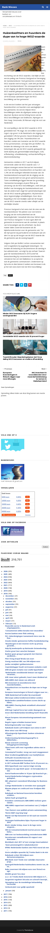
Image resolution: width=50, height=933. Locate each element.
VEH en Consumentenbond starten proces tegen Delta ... (25, 831)
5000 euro (5, 497)
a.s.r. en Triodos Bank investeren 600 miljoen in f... (26, 877)
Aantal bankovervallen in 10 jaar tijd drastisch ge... (26, 773)
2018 (6, 593)
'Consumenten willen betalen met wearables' (24, 631)
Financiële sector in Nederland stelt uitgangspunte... (20, 627)
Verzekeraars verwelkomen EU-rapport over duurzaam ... (23, 838)
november (9, 599)
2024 (6, 577)
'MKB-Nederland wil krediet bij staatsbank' (23, 695)
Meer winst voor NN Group (16, 730)
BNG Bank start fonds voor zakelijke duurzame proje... (25, 861)
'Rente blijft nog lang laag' (16, 813)
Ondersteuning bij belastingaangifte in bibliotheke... (21, 739)
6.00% (18, 500)
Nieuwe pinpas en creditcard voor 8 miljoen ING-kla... (25, 789)
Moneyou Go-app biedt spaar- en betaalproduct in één (26, 770)
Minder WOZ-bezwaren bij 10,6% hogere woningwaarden (20, 315)
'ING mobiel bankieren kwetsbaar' (19, 760)
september (10, 604)
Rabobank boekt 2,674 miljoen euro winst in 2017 (25, 728)
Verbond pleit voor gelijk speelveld (19, 887)
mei (7, 615)
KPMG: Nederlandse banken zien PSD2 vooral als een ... (27, 848)
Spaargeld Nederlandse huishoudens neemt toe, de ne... (26, 865)
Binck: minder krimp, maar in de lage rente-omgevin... (23, 826)
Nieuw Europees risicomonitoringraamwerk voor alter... (25, 718)
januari (8, 890)
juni (7, 612)
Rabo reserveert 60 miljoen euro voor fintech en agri (25, 870)
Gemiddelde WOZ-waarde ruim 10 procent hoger (23, 336)
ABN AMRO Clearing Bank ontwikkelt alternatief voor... (25, 706)
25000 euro (6, 508)
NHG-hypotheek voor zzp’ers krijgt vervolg (23, 766)
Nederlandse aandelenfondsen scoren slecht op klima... (25, 701)
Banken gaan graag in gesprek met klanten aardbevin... (23, 655)
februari (9, 623)
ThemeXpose (28, 930)
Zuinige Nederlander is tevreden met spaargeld (25, 786)
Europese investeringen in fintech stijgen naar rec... (27, 692)
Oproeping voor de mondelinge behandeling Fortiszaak (23, 883)
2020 (6, 588)
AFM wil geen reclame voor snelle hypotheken (24, 670)
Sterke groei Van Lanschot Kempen (20, 651)
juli (6, 610)
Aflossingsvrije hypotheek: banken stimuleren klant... (24, 734)
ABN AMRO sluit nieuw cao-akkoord (20, 680)
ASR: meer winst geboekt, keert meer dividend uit (26, 677)
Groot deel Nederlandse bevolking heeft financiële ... (26, 714)
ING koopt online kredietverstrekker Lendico (24, 698)
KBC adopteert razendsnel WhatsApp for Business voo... (26, 782)
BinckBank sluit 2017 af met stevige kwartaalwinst (26, 842)
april (7, 618)
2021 (6, 585)
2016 (6, 897)
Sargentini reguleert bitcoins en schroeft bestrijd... (26, 879)
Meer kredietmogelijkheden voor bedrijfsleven (24, 755)
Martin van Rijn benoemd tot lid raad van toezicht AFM (26, 817)
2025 (6, 574)
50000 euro (6, 511)
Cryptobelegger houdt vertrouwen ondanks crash (26, 667)
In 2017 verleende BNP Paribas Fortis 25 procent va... (27, 763)
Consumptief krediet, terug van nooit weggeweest (26, 752)
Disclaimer (28, 515)
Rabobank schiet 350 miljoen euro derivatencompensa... (19, 856)
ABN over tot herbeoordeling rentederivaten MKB (26, 834)
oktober (9, 601)
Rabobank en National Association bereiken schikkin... (23, 794)
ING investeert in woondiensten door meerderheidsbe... (20, 684)
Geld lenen (6, 493)
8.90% (18, 497)
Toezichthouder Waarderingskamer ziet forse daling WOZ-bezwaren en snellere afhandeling (23, 358)
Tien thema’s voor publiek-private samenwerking (26, 810)
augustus (9, 607)
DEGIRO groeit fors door (15, 874)
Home (5, 25)
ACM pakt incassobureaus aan (18, 758)
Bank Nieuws (9, 7)
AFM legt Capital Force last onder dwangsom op (25, 710)
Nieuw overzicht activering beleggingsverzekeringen (17, 744)
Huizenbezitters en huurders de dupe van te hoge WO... (26, 688)
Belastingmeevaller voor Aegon (18, 725)
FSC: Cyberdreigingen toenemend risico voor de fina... (25, 637)
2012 (6, 908)
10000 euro (6, 500)
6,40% (18, 508)
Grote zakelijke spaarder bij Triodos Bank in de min (26, 852)
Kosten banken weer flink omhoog (19, 633)
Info (27, 497)
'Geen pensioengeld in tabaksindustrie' (21, 845)
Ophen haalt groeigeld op (16, 798)
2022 (6, 582)
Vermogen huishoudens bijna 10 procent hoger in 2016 (25, 821)
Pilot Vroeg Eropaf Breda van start (19, 659)
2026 (6, 571)
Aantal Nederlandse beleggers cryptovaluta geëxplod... (23, 777)
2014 (6, 902)
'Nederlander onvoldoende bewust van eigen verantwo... (24, 673)
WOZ (10, 25)
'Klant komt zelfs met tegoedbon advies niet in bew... (25, 748)
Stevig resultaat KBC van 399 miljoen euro (22, 661)
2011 (6, 911)
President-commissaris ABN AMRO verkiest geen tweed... (25, 802)
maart (8, 621)
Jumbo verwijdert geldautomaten (19, 664)
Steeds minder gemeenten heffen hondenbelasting (26, 641)
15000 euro (6, 504)
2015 (6, 900)
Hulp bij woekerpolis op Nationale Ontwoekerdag (25, 648)
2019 (6, 591)
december (9, 596)
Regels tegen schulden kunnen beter (20, 722)
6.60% (18, 504)
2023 (6, 580)
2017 (6, 894)
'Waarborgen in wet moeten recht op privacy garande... (24, 645)
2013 (6, 905)
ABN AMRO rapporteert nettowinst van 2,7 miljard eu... (26, 806)
